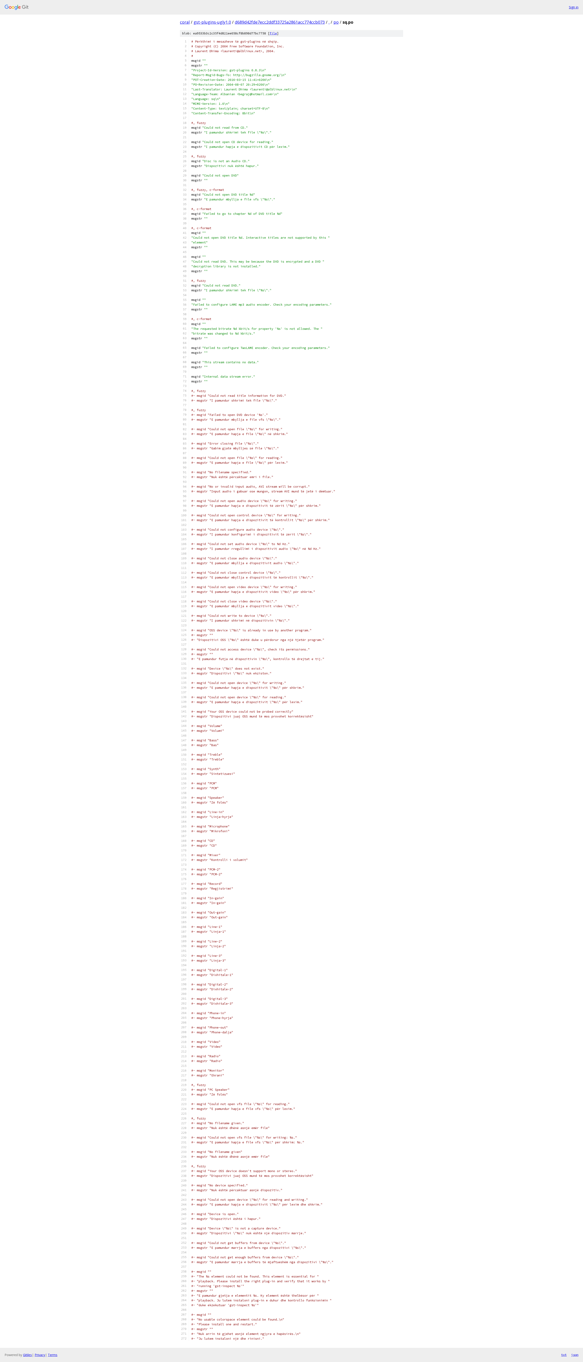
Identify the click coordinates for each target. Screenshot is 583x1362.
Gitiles (27, 1355)
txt (564, 1355)
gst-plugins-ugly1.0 (212, 22)
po (336, 22)
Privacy (40, 1355)
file (273, 33)
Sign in (573, 7)
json (574, 1355)
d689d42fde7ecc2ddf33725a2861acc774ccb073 (280, 22)
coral (185, 22)
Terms (52, 1355)
